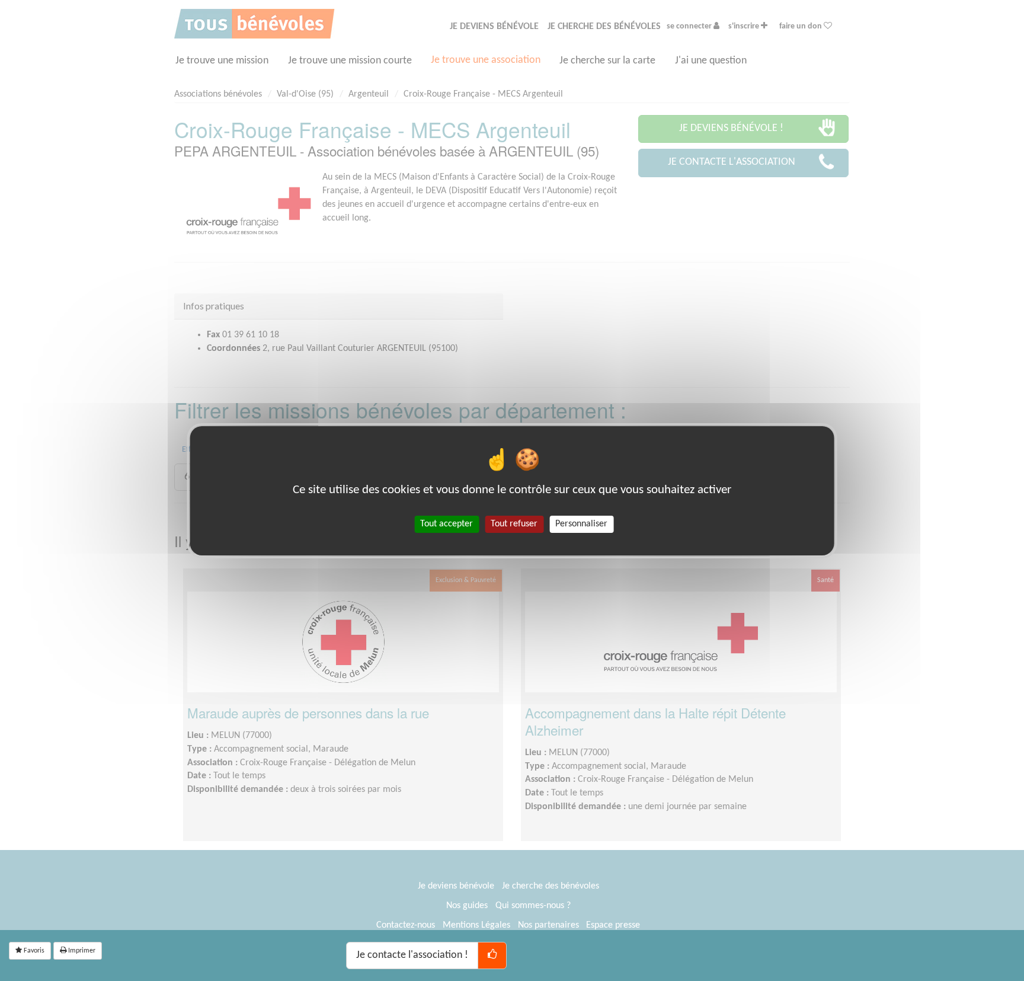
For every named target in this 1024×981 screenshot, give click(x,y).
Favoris (33, 950)
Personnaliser (581, 523)
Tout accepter (446, 523)
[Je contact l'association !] (492, 955)
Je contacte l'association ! (412, 955)
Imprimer (80, 950)
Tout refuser (514, 523)
